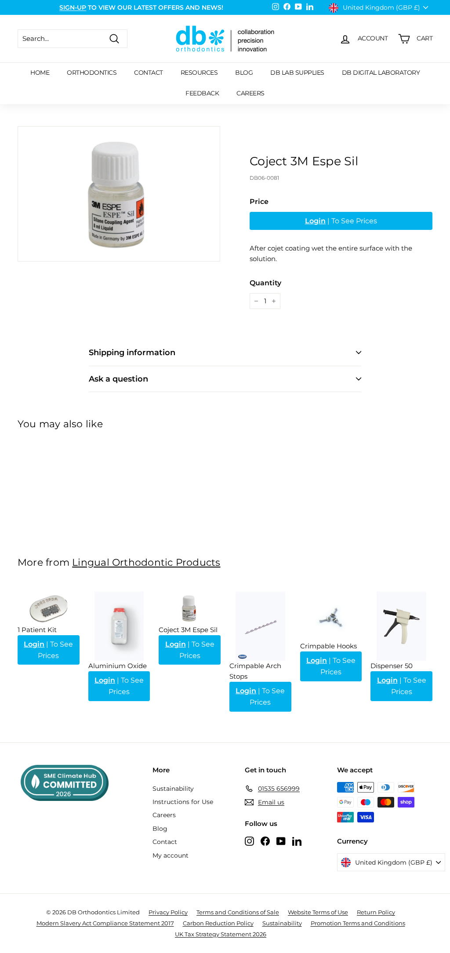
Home (39, 72)
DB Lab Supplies (297, 72)
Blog (244, 72)
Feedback (202, 93)
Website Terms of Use (318, 912)
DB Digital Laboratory (381, 72)
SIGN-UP (72, 7)
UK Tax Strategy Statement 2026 (220, 934)
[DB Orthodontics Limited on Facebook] (265, 841)
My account (170, 855)
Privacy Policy (168, 912)
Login (315, 221)
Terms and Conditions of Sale (237, 912)
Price (259, 201)
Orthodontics (91, 72)
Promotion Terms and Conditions (358, 923)
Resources (199, 72)
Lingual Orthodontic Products (146, 562)
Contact (148, 72)
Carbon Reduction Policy (218, 923)
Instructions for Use (182, 802)
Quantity (265, 283)
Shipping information (132, 352)
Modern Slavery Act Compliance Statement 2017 (105, 923)
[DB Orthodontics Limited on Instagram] (249, 841)
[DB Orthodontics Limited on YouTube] (281, 841)
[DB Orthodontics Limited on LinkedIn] (296, 841)
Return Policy (376, 912)
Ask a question (118, 379)
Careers (250, 93)
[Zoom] (119, 194)
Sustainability (173, 789)
